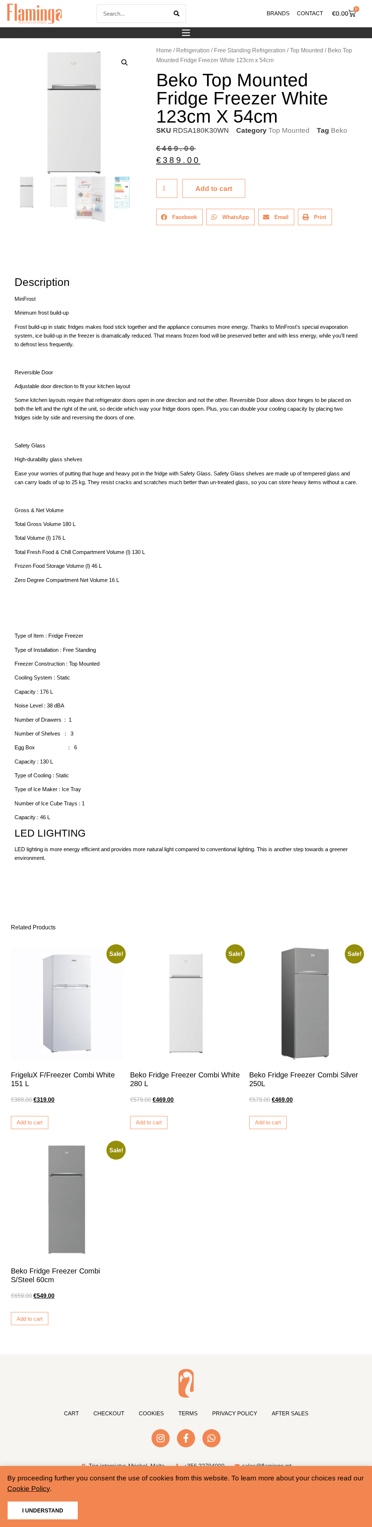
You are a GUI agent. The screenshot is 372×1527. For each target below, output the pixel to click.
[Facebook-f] (186, 1438)
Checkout (108, 1413)
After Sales (290, 1413)
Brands (278, 13)
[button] (186, 32)
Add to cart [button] (30, 1122)
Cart (71, 1413)
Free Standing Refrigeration (250, 50)
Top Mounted (306, 50)
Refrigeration (193, 50)
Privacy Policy (234, 1413)
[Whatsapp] (211, 1438)
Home (164, 50)
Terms (188, 1413)
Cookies (151, 1413)
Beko (339, 130)
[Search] (176, 14)
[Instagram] (160, 1438)
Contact (310, 13)
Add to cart (213, 188)
